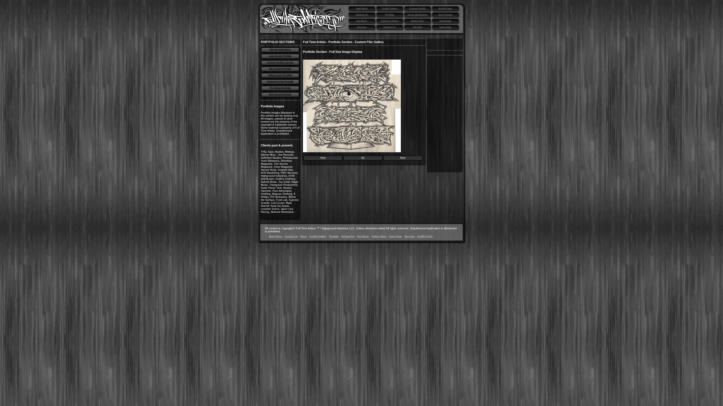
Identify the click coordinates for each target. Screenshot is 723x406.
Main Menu (362, 8)
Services (362, 27)
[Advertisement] (444, 114)
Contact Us (390, 27)
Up (362, 157)
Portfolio (389, 14)
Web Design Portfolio (280, 94)
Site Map (417, 27)
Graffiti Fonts (445, 8)
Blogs (303, 236)
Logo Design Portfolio (280, 56)
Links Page (445, 27)
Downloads (445, 21)
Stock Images (445, 14)
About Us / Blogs (390, 21)
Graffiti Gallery (389, 8)
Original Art (362, 14)
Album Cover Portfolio (280, 75)
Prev (323, 157)
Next (402, 157)
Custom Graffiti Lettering (280, 62)
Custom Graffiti (417, 8)
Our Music (361, 21)
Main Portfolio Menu (280, 49)
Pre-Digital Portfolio (280, 88)
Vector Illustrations (417, 14)
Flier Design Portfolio (280, 68)
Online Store (417, 21)
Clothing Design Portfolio (280, 81)
